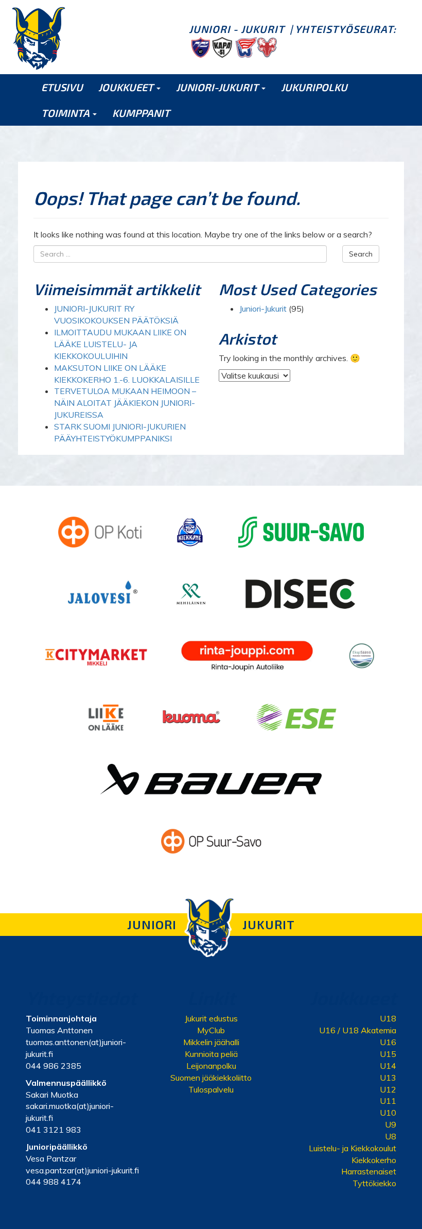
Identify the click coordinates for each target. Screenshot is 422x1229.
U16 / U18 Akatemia (357, 1030)
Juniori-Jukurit (263, 308)
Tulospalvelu (211, 1089)
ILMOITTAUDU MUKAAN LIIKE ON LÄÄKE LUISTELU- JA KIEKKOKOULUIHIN (120, 344)
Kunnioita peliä (211, 1054)
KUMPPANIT (141, 113)
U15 (388, 1054)
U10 (388, 1112)
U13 (388, 1077)
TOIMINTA (66, 113)
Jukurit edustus (211, 1018)
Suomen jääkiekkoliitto (211, 1077)
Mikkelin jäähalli (211, 1042)
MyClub (211, 1030)
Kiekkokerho (373, 1160)
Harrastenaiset (368, 1171)
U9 (390, 1124)
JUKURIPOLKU (314, 87)
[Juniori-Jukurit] (38, 38)
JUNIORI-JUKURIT (218, 87)
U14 (388, 1066)
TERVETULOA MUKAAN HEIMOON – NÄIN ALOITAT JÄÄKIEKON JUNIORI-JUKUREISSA (125, 403)
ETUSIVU (62, 87)
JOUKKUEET (126, 87)
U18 (388, 1018)
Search (361, 254)
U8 (390, 1136)
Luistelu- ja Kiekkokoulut (352, 1148)
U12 (388, 1089)
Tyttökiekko (374, 1183)
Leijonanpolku (211, 1066)
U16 (388, 1042)
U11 (388, 1101)
